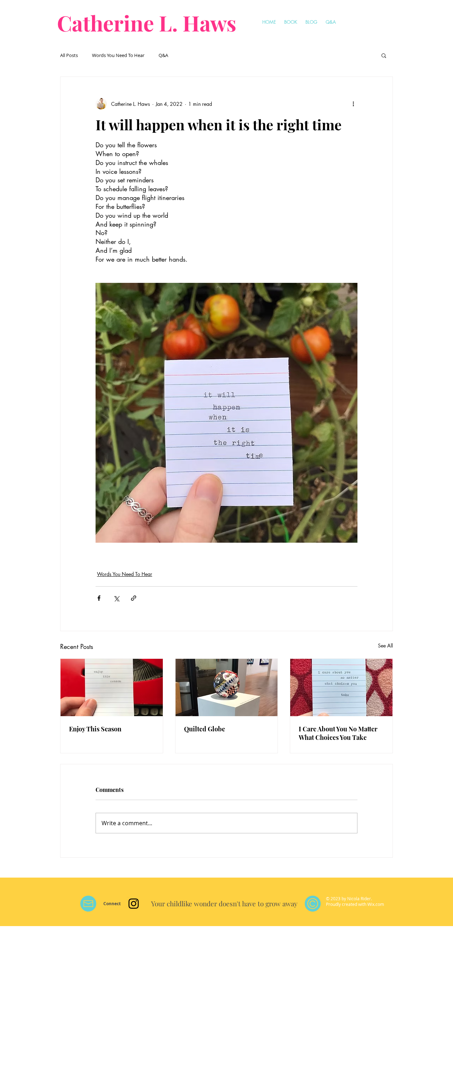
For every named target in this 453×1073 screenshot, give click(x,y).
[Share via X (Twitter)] (116, 598)
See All (385, 645)
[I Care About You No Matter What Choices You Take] (341, 687)
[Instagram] (134, 904)
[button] (383, 55)
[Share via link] (133, 598)
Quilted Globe (204, 729)
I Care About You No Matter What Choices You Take (338, 733)
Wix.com (375, 904)
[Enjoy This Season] (112, 687)
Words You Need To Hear (118, 55)
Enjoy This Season (95, 729)
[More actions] (353, 103)
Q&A (163, 55)
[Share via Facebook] (99, 598)
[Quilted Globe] (227, 687)
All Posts (69, 55)
